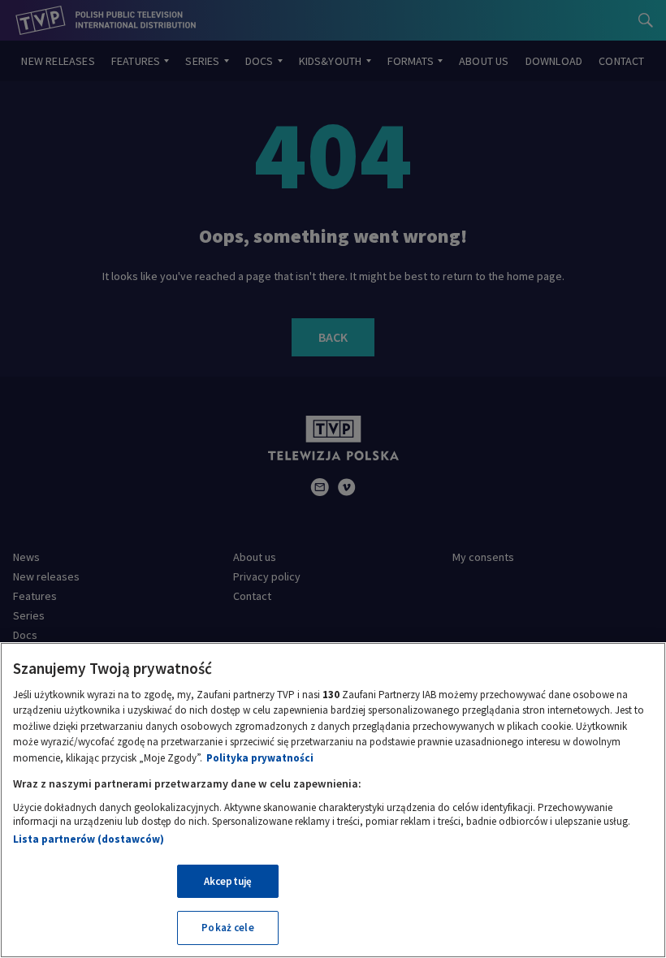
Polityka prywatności (260, 758)
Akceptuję (228, 881)
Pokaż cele (227, 927)
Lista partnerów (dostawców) (88, 839)
